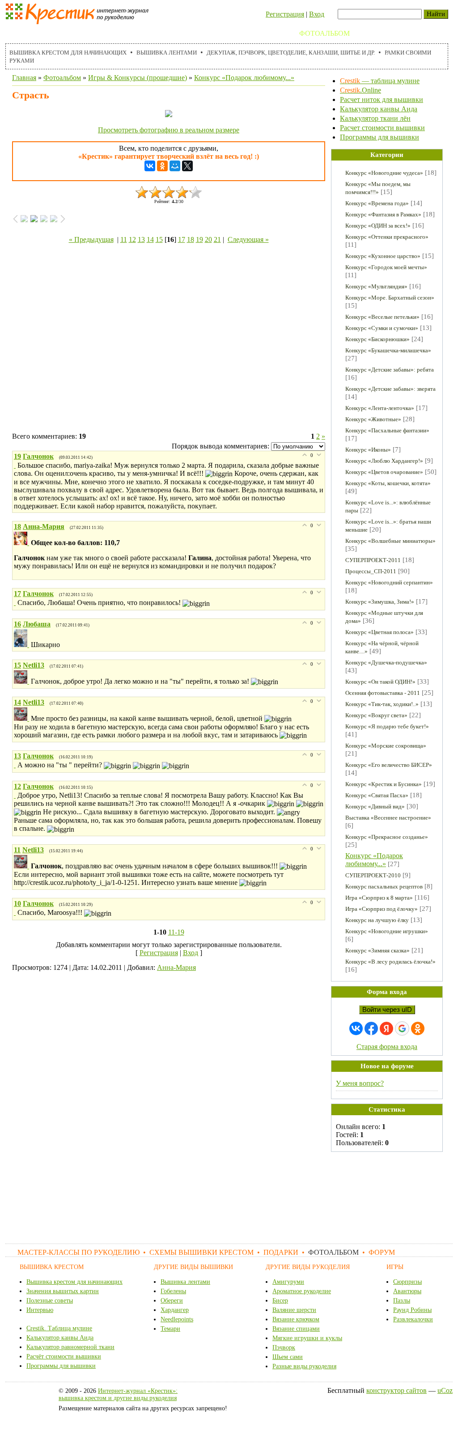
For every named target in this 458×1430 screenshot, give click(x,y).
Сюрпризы (407, 1281)
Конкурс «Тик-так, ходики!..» (382, 704)
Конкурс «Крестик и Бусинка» (383, 784)
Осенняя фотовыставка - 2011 (382, 693)
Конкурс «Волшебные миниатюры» (390, 540)
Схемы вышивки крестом (193, 33)
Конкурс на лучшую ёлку (377, 920)
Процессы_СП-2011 (370, 571)
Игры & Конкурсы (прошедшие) (137, 77)
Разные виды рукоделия (304, 1366)
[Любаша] (22, 644)
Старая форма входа (386, 1046)
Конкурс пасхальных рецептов (384, 886)
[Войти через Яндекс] (386, 1028)
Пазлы (401, 1300)
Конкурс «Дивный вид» (375, 806)
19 (199, 239)
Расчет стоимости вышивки (382, 127)
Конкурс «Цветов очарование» (384, 472)
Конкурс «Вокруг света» (376, 715)
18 (190, 239)
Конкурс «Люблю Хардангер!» (384, 460)
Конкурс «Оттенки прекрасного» (386, 236)
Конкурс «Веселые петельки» (382, 316)
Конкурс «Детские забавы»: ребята (389, 369)
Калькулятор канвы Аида (378, 109)
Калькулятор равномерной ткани (70, 1347)
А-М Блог (412, 33)
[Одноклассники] (162, 166)
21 (217, 239)
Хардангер (175, 1310)
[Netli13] (22, 681)
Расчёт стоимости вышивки (63, 1356)
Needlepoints (177, 1319)
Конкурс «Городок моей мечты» (386, 267)
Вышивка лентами (166, 52)
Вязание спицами (296, 1328)
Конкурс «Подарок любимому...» (244, 77)
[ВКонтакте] (149, 166)
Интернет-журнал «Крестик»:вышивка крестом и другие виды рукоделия (118, 1394)
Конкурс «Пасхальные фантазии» (387, 430)
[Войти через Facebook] (371, 1028)
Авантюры (407, 1291)
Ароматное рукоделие (301, 1291)
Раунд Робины (412, 1310)
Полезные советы (49, 1300)
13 (141, 239)
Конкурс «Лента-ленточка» (379, 408)
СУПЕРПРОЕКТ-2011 (373, 560)
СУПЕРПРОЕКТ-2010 (373, 875)
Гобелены (173, 1291)
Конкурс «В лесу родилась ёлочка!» (390, 961)
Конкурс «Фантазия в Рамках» (383, 214)
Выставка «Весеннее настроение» (388, 817)
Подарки (272, 33)
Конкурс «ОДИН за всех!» (378, 225)
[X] (187, 166)
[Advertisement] (168, 339)
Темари (170, 1328)
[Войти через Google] (402, 1028)
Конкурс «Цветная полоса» (379, 632)
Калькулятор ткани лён (375, 118)
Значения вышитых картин (62, 1291)
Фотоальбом (324, 33)
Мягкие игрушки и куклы (307, 1338)
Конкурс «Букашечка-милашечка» (388, 350)
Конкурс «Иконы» (368, 449)
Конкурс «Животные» (373, 419)
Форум (372, 33)
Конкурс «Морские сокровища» (385, 745)
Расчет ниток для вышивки (381, 99)
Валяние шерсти (294, 1310)
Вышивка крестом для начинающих (68, 52)
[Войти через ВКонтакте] (356, 1028)
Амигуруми (288, 1281)
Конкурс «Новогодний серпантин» (389, 582)
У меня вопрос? (360, 1083)
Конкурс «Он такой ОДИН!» (380, 681)
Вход (316, 14)
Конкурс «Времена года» (377, 203)
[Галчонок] (15, 465)
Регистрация (285, 14)
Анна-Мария (176, 967)
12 (132, 239)
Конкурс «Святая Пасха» (376, 795)
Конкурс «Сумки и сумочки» (381, 328)
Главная (24, 77)
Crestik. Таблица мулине (59, 1328)
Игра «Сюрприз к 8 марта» (379, 897)
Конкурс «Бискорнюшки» (377, 339)
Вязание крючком (295, 1319)
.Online (360, 90)
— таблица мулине (380, 81)
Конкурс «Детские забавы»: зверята (390, 388)
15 (159, 239)
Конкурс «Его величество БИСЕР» (388, 765)
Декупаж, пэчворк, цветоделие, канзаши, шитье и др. (291, 52)
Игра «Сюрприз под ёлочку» (381, 908)
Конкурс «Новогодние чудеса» (384, 172)
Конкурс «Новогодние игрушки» (386, 931)
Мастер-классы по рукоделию (71, 33)
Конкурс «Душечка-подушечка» (386, 662)
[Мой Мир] (175, 166)
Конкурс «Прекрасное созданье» (386, 836)
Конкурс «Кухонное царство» (382, 256)
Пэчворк (283, 1347)
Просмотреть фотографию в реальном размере (168, 130)
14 (150, 239)
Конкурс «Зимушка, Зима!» (379, 601)
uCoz (445, 1390)
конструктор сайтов (396, 1390)
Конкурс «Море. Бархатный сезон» (389, 297)
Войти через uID (387, 1009)
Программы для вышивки (379, 137)
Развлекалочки (413, 1319)
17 (181, 239)
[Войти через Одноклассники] (417, 1028)
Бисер (280, 1300)
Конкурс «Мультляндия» (376, 286)
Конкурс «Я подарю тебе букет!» (387, 726)
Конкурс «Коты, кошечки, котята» (388, 483)
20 (208, 239)
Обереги (172, 1300)
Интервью (39, 1310)
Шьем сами (287, 1357)
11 (123, 239)
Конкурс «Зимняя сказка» (377, 950)
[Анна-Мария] (22, 542)
